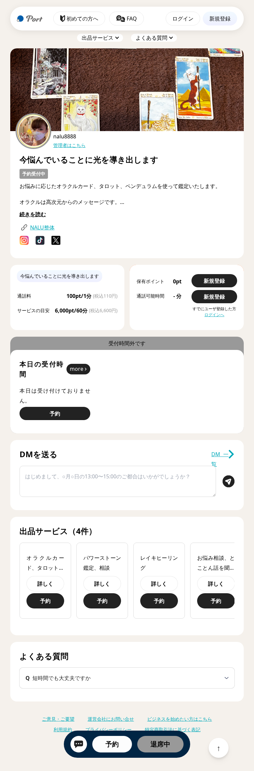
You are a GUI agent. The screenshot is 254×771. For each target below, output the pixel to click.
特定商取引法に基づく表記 (172, 729)
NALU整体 (42, 227)
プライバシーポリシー (108, 729)
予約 (112, 744)
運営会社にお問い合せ (111, 719)
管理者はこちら (69, 145)
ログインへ (214, 314)
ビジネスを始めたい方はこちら (179, 719)
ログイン (182, 18)
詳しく (45, 583)
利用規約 (63, 729)
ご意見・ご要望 (58, 719)
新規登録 (220, 18)
